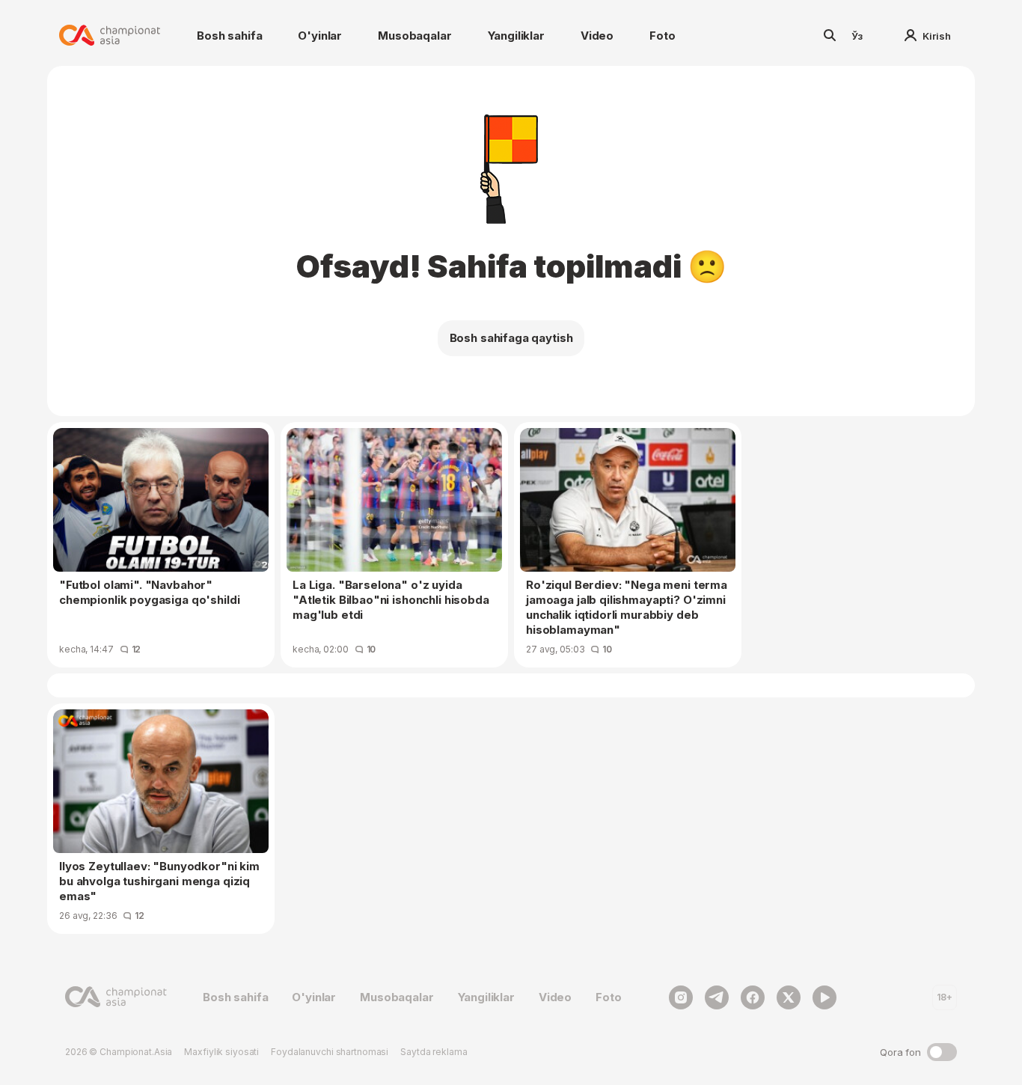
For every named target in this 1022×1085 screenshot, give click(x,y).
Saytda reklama (433, 1051)
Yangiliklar (516, 35)
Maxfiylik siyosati (221, 1051)
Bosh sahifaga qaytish (511, 338)
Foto (662, 35)
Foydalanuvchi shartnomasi (329, 1051)
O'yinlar (320, 35)
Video (597, 35)
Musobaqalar (414, 35)
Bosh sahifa (229, 35)
